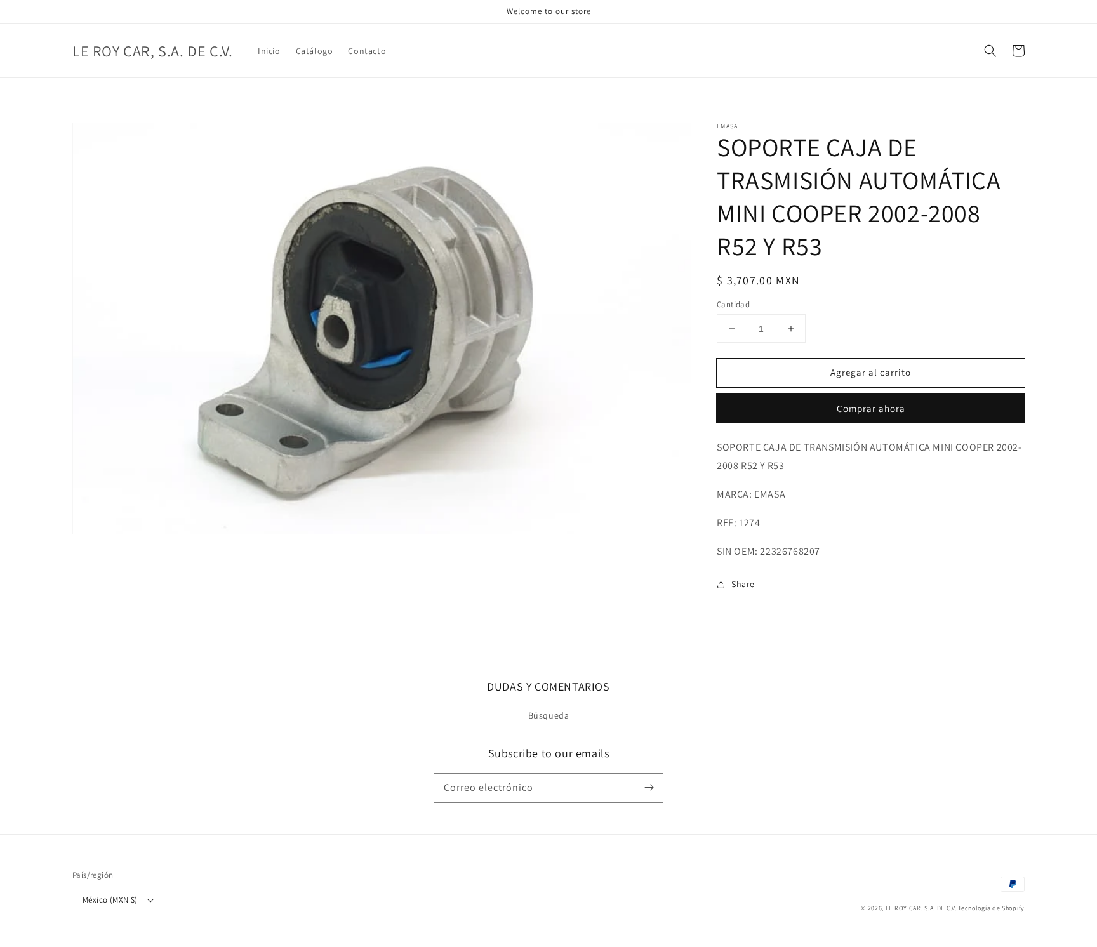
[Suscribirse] (649, 788)
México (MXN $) (110, 899)
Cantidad (733, 304)
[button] (990, 51)
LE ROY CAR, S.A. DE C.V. (921, 908)
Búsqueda (548, 715)
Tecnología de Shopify (991, 908)
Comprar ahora (871, 408)
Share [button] (743, 584)
